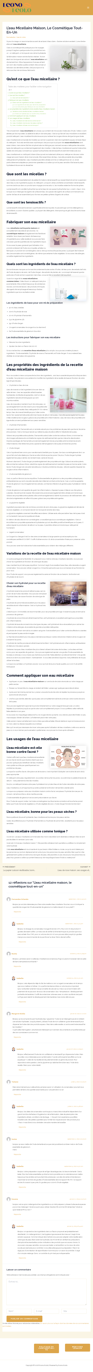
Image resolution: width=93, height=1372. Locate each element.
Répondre (17, 912)
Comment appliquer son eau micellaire (22, 116)
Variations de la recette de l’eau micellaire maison (28, 111)
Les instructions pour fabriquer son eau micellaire (30, 106)
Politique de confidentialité (46, 1348)
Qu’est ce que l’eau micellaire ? (19, 93)
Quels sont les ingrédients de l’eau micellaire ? (27, 102)
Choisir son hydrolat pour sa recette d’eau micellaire (30, 113)
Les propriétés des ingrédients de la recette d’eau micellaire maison (32, 109)
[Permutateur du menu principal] (88, 7)
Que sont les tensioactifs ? (21, 98)
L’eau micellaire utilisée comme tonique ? (26, 125)
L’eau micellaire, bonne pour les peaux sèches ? (28, 123)
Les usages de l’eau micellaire (19, 118)
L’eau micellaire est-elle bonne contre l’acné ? (27, 121)
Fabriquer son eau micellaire (18, 100)
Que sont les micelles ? (17, 95)
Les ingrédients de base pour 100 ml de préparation (30, 104)
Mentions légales (77, 1347)
